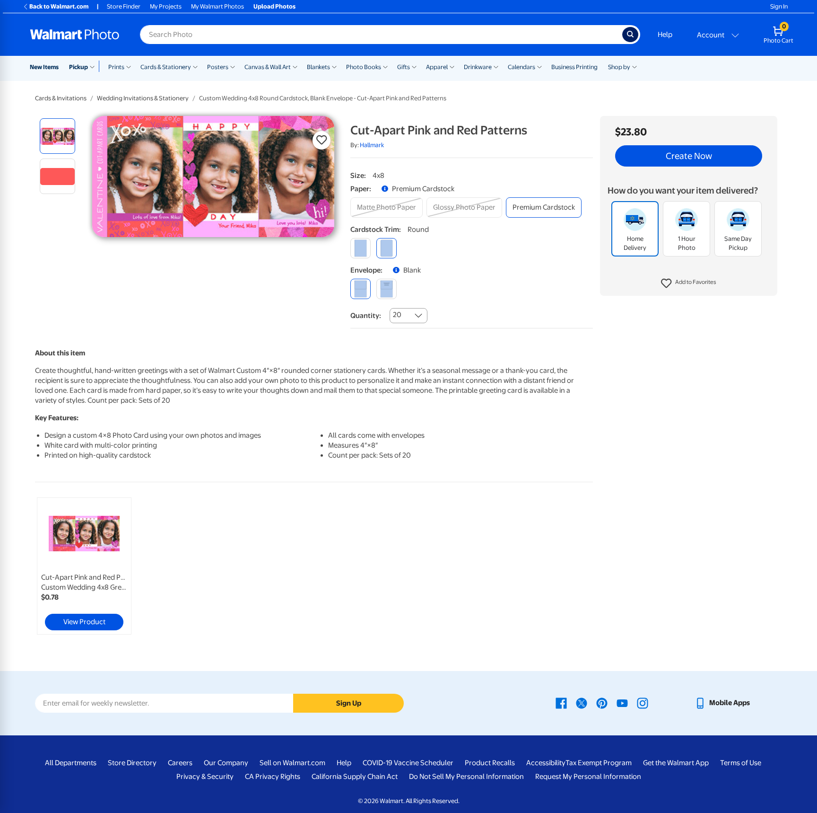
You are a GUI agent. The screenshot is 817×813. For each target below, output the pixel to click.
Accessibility (545, 763)
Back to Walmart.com (58, 6)
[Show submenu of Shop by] (634, 66)
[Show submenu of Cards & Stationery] (195, 66)
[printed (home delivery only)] (386, 289)
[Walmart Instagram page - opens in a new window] (642, 702)
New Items (44, 67)
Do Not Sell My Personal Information (466, 776)
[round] (386, 248)
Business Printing (574, 67)
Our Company (226, 763)
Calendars (521, 67)
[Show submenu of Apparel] (452, 66)
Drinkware (478, 67)
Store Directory (132, 763)
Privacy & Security (205, 776)
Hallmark (372, 145)
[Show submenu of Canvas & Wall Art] (295, 66)
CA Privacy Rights (272, 776)
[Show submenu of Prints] (128, 66)
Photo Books (363, 67)
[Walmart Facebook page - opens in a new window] (561, 702)
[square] (360, 248)
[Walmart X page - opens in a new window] (581, 702)
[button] (688, 284)
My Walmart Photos (217, 6)
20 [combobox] (397, 314)
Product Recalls (490, 763)
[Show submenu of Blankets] (334, 66)
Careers (180, 763)
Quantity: (365, 315)
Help (665, 34)
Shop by (619, 67)
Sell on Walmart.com (292, 763)
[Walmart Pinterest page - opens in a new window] (602, 702)
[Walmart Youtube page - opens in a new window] (622, 702)
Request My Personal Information (588, 776)
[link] (84, 566)
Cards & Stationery (165, 67)
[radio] (57, 136)
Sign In (779, 6)
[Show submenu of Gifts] (414, 66)
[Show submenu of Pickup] (94, 66)
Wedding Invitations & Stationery (143, 98)
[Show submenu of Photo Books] (385, 66)
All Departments (70, 763)
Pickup (78, 67)
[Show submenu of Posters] (232, 66)
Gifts (403, 67)
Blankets (318, 67)
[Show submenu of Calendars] (539, 66)
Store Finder (123, 6)
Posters (217, 67)
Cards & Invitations (61, 98)
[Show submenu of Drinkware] (496, 66)
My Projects (166, 6)
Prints (116, 67)
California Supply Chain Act (355, 776)
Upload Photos (274, 6)
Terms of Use (740, 763)
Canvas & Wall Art (267, 67)
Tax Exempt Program (598, 763)
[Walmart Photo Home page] (74, 34)
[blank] (360, 289)
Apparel (437, 67)
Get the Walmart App (676, 763)
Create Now (689, 156)
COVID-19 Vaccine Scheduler (408, 763)
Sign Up (348, 703)
